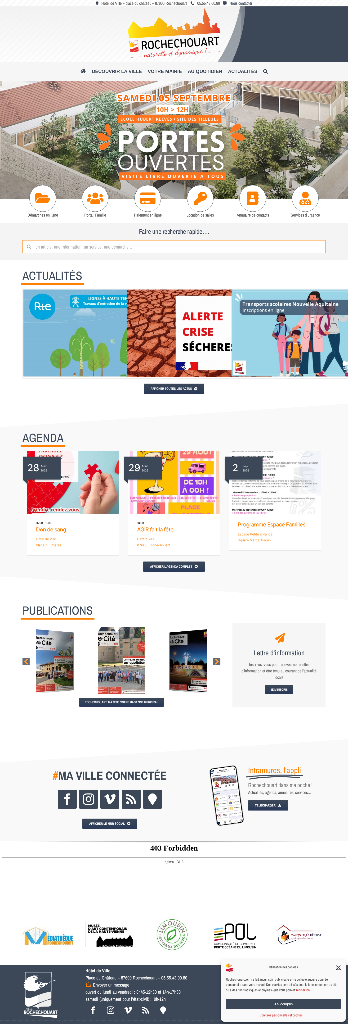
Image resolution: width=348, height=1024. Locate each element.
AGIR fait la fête (155, 529)
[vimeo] (109, 799)
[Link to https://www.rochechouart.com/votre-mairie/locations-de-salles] (200, 198)
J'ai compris (283, 1004)
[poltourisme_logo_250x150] (172, 919)
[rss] (131, 799)
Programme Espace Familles (271, 524)
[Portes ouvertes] (174, 140)
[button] (338, 967)
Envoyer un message (111, 985)
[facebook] (67, 799)
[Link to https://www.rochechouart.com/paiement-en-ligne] (147, 198)
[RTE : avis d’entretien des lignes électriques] (95, 333)
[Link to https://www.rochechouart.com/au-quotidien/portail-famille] (95, 198)
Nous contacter (240, 3)
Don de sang (51, 529)
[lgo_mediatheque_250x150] (47, 919)
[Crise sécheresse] (199, 333)
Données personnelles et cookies (281, 1015)
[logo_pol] (235, 919)
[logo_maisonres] (298, 919)
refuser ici (302, 990)
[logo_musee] (109, 919)
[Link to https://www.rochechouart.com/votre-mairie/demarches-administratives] (42, 198)
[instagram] (88, 799)
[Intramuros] (152, 799)
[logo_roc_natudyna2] (174, 10)
